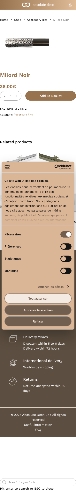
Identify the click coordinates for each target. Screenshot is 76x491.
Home (4, 20)
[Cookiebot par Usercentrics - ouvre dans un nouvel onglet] (55, 166)
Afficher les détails (51, 286)
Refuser (38, 321)
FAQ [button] (38, 430)
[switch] (66, 246)
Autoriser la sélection (38, 310)
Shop (17, 20)
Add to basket (51, 96)
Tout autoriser (38, 298)
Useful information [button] (38, 425)
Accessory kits (37, 20)
